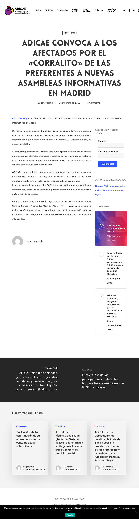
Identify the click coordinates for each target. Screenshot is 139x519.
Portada (16, 118)
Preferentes (70, 32)
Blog (25, 118)
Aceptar (70, 515)
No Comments (93, 102)
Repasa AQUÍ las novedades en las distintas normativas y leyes (110, 190)
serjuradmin (47, 102)
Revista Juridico (75, 10)
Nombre (103, 141)
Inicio (38, 10)
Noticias (49, 10)
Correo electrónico (108, 151)
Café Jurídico (87, 10)
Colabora (99, 10)
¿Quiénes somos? (111, 10)
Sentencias (62, 10)
